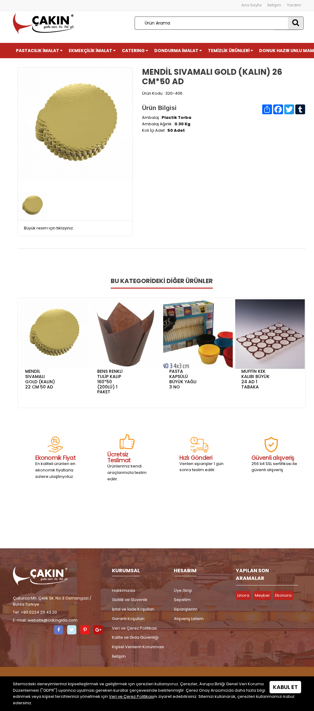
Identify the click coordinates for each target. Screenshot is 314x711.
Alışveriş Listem (189, 619)
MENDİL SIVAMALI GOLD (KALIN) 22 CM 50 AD (40, 379)
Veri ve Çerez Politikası (134, 628)
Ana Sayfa (251, 5)
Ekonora (283, 595)
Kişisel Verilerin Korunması (138, 647)
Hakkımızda (123, 590)
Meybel (262, 595)
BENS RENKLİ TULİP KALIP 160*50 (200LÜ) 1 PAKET (110, 381)
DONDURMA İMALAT (176, 50)
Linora (243, 595)
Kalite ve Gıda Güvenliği (135, 637)
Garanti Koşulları (128, 619)
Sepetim (182, 600)
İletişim (274, 5)
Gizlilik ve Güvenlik (129, 600)
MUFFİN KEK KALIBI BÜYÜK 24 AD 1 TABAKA (255, 379)
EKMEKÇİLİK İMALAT (91, 50)
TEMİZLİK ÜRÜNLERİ (229, 50)
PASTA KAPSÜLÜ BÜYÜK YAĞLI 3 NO (183, 379)
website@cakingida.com (53, 620)
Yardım (294, 5)
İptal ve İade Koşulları (133, 609)
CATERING (134, 50)
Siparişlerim (185, 609)
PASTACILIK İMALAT (38, 50)
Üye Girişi (183, 590)
